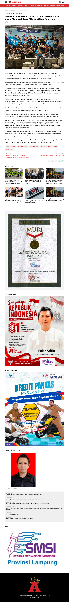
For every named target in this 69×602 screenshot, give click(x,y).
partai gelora (9, 149)
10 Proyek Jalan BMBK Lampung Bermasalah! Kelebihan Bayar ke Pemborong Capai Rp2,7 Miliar (55, 200)
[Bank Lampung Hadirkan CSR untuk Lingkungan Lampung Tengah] (34, 173)
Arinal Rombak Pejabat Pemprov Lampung (52, 154)
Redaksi (36, 595)
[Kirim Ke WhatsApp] (62, 161)
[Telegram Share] (59, 161)
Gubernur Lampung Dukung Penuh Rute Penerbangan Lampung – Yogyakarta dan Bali (17, 155)
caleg (7, 146)
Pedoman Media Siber (26, 595)
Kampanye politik (22, 146)
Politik (20, 13)
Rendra (10, 22)
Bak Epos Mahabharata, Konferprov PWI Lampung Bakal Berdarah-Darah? (27, 503)
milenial (55, 146)
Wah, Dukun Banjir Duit (12, 514)
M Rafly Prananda (46, 146)
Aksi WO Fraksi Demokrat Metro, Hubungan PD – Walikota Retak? (24, 494)
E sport (13, 146)
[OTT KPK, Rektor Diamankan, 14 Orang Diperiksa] (34, 193)
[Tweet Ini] (52, 161)
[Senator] (15, 2)
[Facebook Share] (49, 161)
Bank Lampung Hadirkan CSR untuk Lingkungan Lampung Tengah (33, 181)
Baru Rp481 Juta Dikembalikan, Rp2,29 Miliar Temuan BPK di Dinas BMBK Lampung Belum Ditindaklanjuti (54, 181)
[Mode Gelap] (60, 2)
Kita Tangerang (34, 146)
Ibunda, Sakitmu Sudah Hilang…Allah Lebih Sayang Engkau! (22, 499)
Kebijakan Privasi (45, 595)
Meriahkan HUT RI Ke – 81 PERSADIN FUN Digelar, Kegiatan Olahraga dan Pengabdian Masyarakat (14, 182)
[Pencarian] (63, 2)
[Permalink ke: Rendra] (6, 22)
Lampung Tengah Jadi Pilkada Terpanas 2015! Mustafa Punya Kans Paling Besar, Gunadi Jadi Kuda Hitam (34, 508)
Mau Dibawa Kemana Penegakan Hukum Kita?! (19, 518)
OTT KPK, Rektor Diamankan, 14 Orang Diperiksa (34, 201)
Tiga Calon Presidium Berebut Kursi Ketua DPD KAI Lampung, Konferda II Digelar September (13, 200)
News (16, 13)
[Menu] (6, 2)
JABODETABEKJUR (9, 13)
